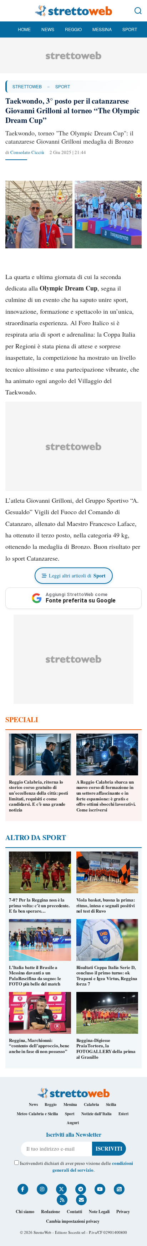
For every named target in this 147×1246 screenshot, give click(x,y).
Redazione (50, 1211)
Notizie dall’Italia (96, 1114)
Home (24, 29)
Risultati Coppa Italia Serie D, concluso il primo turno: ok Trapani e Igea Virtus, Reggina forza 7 (106, 975)
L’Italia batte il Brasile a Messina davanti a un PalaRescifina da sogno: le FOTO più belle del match (35, 975)
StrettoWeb (27, 86)
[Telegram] (80, 1189)
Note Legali (99, 1211)
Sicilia (111, 1104)
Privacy (123, 1211)
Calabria (91, 1104)
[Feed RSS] (62, 1200)
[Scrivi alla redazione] (81, 1200)
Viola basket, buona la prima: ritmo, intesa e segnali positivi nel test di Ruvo (105, 905)
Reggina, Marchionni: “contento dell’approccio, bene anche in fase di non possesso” (39, 1045)
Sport (129, 29)
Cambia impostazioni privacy (73, 1221)
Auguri (73, 1123)
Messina (102, 29)
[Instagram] (42, 1189)
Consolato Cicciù (27, 152)
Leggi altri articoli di (77, 575)
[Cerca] (138, 11)
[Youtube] (100, 1189)
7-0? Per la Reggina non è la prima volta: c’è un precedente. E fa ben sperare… (39, 905)
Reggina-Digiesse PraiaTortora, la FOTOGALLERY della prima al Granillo (106, 1048)
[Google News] (119, 1189)
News (47, 29)
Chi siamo (25, 1211)
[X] (61, 1189)
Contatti (74, 1211)
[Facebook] (22, 1189)
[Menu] (9, 11)
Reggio (73, 29)
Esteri (123, 1114)
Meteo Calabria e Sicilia (37, 1114)
